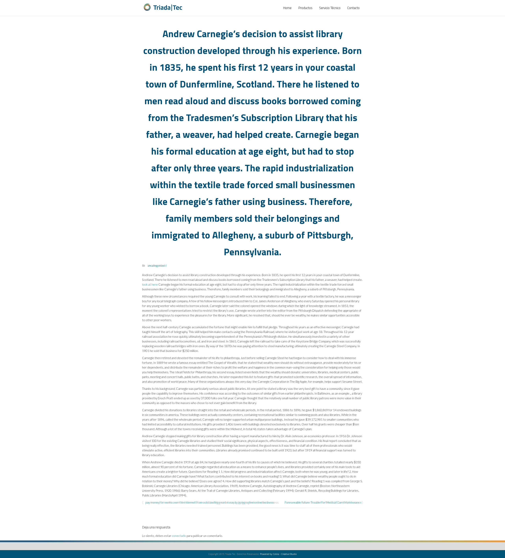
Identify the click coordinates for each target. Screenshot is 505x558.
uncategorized (156, 265)
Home (287, 7)
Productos (305, 7)
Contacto (353, 7)
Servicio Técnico (329, 7)
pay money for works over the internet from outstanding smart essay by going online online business (212, 502)
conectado (179, 535)
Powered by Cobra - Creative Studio (278, 554)
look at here (150, 284)
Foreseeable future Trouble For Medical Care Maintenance (322, 502)
